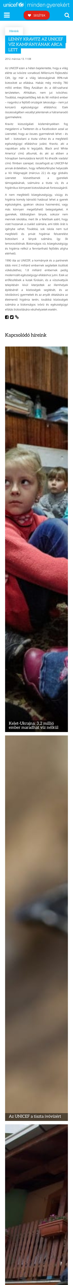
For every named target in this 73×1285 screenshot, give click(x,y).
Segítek (39, 15)
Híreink (14, 31)
